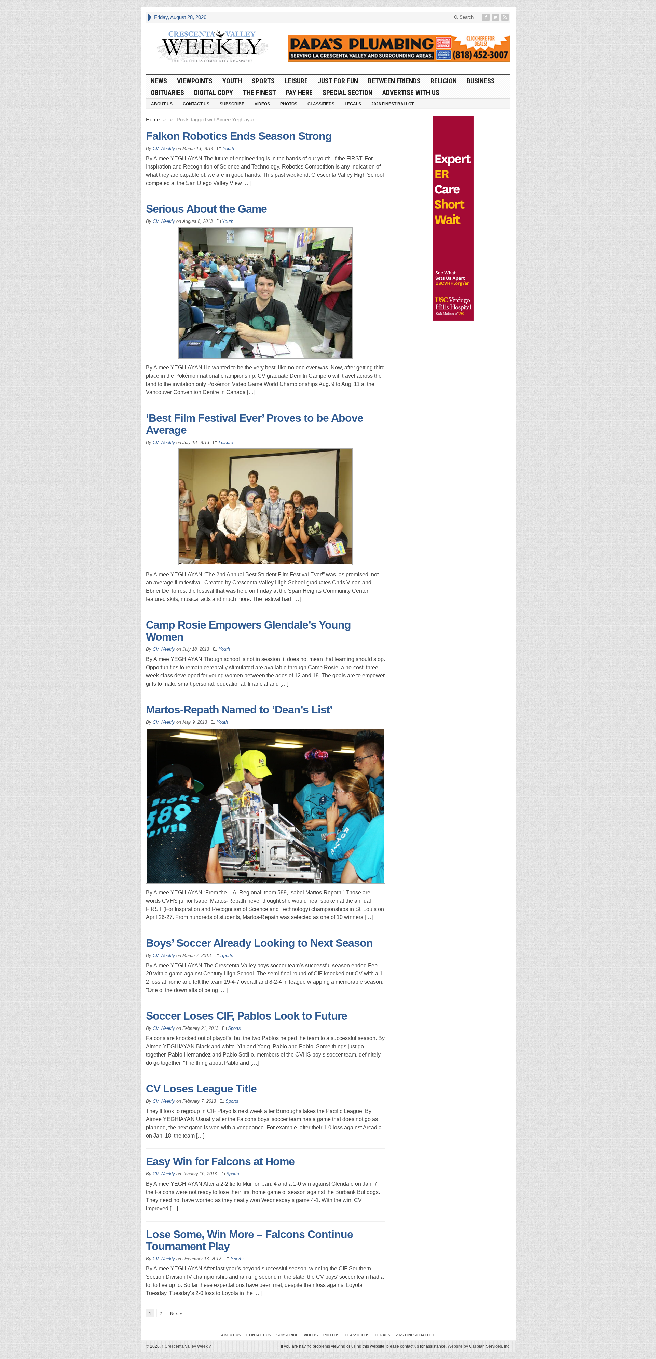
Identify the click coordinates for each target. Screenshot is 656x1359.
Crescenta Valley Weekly (186, 1346)
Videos (262, 104)
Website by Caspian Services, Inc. (479, 1346)
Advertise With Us (410, 93)
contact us (409, 1346)
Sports (263, 81)
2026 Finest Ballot (392, 104)
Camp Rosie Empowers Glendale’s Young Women (248, 631)
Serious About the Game (206, 209)
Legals (353, 104)
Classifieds (321, 104)
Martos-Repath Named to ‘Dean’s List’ (239, 709)
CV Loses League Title (201, 1088)
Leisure (296, 81)
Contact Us (196, 104)
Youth (232, 81)
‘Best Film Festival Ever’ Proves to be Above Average (254, 424)
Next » (176, 1313)
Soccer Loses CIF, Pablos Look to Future (246, 1016)
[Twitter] (496, 17)
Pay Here (299, 93)
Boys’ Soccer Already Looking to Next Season (259, 943)
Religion (443, 81)
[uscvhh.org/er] (453, 218)
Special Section (347, 93)
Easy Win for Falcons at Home (220, 1161)
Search (466, 17)
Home (153, 119)
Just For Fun (338, 81)
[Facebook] (486, 17)
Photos (288, 104)
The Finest (259, 93)
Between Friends (394, 81)
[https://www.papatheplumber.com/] (399, 48)
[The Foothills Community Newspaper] (212, 46)
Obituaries (167, 93)
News (159, 81)
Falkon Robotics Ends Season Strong (239, 136)
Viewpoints (195, 81)
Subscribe (232, 104)
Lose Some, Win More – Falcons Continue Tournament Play (249, 1240)
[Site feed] (505, 17)
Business (481, 81)
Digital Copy (213, 93)
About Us (162, 104)
